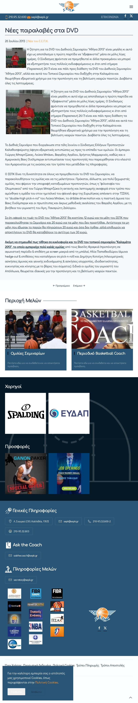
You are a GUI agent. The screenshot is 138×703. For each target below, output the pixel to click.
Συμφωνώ (16, 691)
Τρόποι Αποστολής (112, 665)
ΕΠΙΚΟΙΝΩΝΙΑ (110, 17)
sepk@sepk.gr (39, 17)
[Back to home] (69, 6)
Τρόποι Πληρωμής (87, 665)
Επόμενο (77, 285)
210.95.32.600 (17, 17)
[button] (131, 6)
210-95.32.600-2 (102, 521)
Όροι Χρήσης (13, 665)
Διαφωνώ (36, 691)
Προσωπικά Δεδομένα (37, 665)
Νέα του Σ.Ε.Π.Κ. (38, 41)
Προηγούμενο (63, 285)
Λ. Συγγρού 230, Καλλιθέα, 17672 (31, 521)
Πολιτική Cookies (64, 665)
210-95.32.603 (21, 531)
